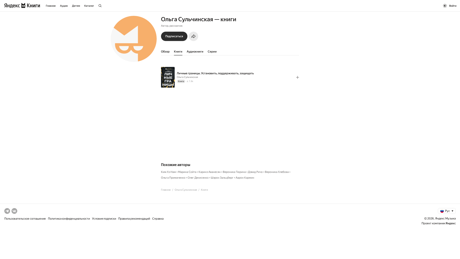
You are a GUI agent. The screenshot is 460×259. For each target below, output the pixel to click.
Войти (452, 5)
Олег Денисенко (198, 177)
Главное (51, 5)
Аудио (64, 5)
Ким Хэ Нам (168, 172)
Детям (76, 5)
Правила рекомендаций (134, 218)
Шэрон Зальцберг (222, 177)
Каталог (89, 5)
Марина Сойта (187, 172)
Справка (158, 218)
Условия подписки (104, 218)
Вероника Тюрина (234, 172)
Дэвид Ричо (255, 172)
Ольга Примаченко (173, 177)
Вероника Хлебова (277, 172)
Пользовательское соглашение (25, 218)
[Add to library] (297, 77)
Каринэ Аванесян (210, 172)
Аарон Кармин (245, 177)
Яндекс (451, 223)
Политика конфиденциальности (69, 218)
